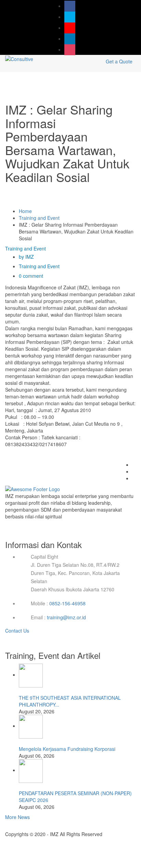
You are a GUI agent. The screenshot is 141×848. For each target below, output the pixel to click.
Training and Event (39, 217)
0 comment (31, 275)
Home (25, 211)
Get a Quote (119, 61)
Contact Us (17, 630)
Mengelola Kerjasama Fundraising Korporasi (67, 748)
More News (17, 817)
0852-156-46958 (67, 603)
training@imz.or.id (66, 617)
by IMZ (26, 256)
